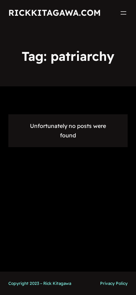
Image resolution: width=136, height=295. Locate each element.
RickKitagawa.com (54, 12)
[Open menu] (123, 13)
